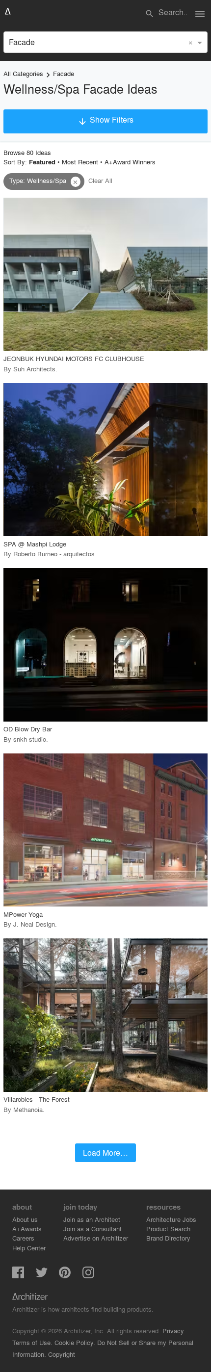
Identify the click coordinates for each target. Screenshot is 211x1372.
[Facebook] (18, 1275)
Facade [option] (22, 42)
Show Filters (105, 120)
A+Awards (27, 1228)
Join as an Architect (91, 1219)
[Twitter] (42, 1275)
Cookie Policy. (74, 1342)
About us (25, 1219)
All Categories (23, 73)
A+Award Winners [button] (130, 161)
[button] (75, 182)
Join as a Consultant (92, 1228)
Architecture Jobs (171, 1219)
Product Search (168, 1228)
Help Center (29, 1247)
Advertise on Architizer (95, 1238)
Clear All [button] (100, 180)
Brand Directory (168, 1238)
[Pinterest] (65, 1275)
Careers (23, 1238)
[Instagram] (88, 1275)
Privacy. (173, 1330)
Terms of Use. (32, 1342)
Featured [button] (42, 161)
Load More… (105, 1152)
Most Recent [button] (80, 161)
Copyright (61, 1354)
